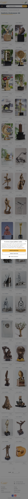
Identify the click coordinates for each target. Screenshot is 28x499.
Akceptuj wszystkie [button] (14, 250)
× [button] (25, 241)
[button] (14, 256)
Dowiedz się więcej (20, 247)
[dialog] (14, 249)
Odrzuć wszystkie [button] (14, 253)
